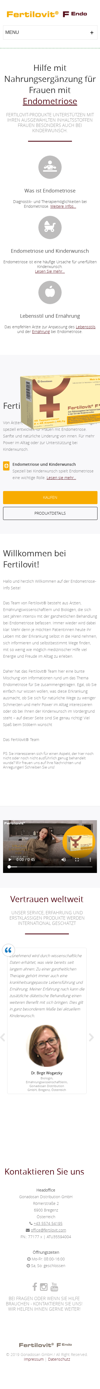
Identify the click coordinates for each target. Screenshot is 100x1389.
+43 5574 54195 (48, 1223)
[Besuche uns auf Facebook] (36, 1288)
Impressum (34, 1359)
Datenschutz (59, 1359)
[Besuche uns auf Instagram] (45, 1288)
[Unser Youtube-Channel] (55, 1288)
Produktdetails (50, 513)
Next (91, 1037)
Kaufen (50, 497)
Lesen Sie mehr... (50, 271)
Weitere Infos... (63, 206)
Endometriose (50, 101)
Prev (2, 1037)
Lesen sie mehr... (61, 477)
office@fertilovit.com (48, 1230)
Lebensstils (86, 327)
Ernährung (41, 331)
